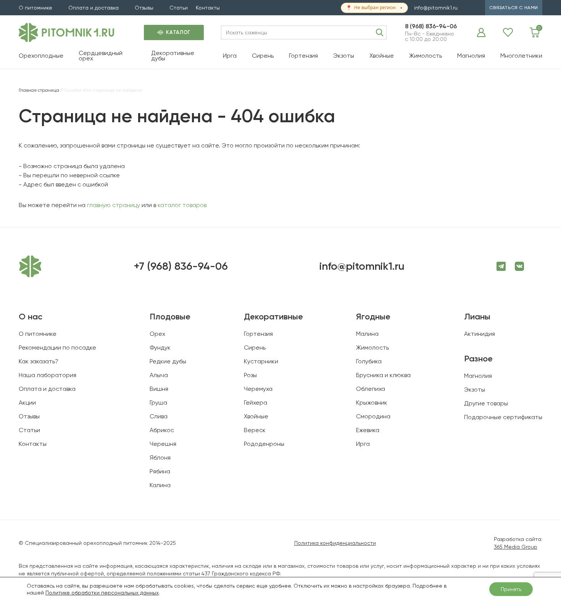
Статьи (178, 8)
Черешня (163, 443)
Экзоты (343, 55)
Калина (160, 485)
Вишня (159, 388)
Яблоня (160, 457)
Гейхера (255, 402)
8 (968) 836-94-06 (431, 26)
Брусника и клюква (383, 375)
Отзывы (144, 8)
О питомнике (35, 8)
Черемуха (258, 388)
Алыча (159, 375)
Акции (27, 402)
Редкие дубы (168, 361)
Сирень (263, 55)
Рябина (160, 471)
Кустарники (261, 361)
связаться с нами (513, 7)
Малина (367, 333)
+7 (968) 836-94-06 (181, 266)
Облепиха (370, 388)
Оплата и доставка (93, 8)
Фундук (160, 347)
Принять (511, 589)
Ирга (230, 55)
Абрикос (162, 430)
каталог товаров (182, 205)
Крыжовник (371, 402)
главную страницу (113, 205)
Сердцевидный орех (101, 55)
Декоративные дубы (172, 55)
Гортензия (303, 55)
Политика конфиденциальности (335, 543)
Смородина (373, 416)
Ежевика (367, 430)
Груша (158, 402)
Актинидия (479, 333)
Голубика (369, 361)
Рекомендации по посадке (57, 347)
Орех (157, 333)
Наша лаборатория (47, 375)
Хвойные (381, 55)
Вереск (255, 430)
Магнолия (471, 55)
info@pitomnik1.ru (436, 8)
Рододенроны (264, 443)
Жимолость (425, 55)
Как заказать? (38, 361)
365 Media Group (515, 547)
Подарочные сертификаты (503, 417)
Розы (250, 375)
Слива (159, 416)
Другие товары (486, 403)
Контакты (208, 8)
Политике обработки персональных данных (102, 593)
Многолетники (521, 55)
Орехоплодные (41, 55)
